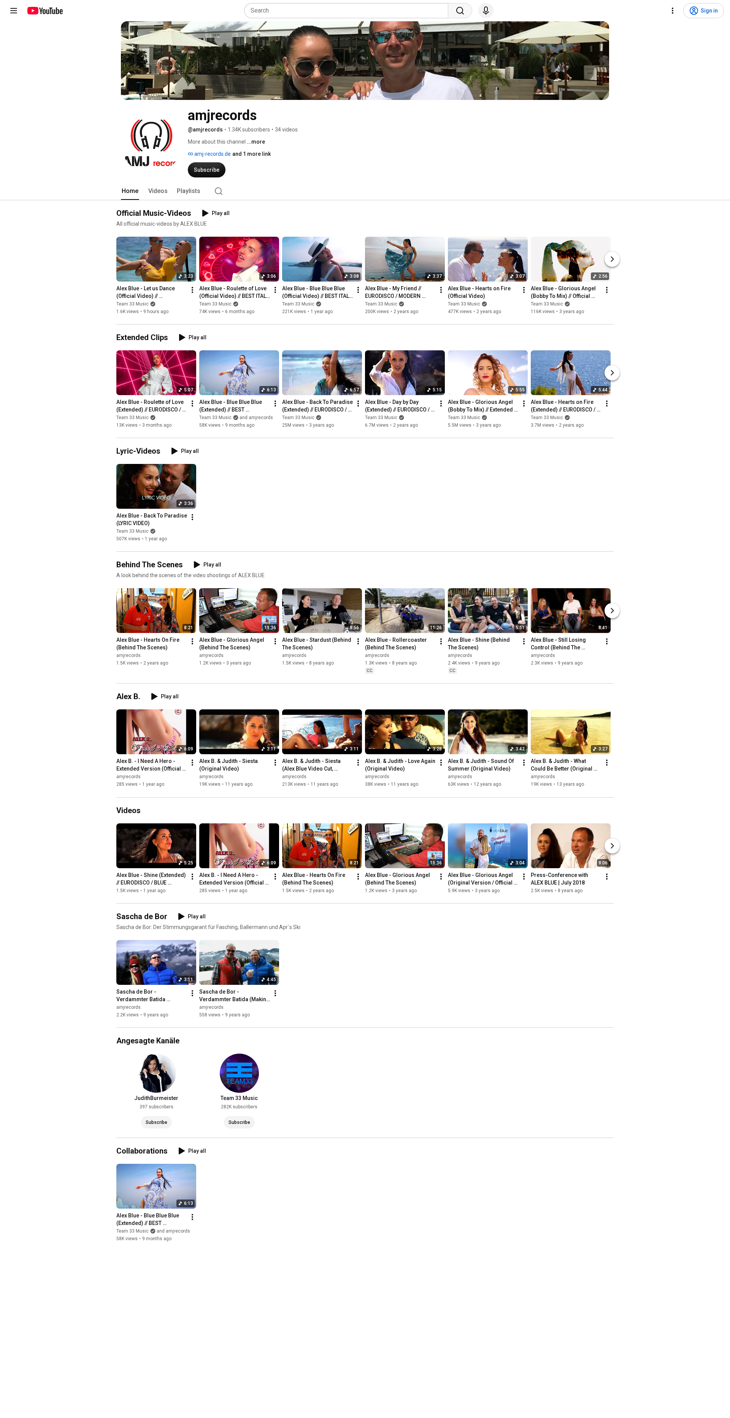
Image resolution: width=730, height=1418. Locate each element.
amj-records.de (212, 154)
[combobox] (348, 10)
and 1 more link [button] (251, 154)
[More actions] (192, 290)
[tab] (130, 191)
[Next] (612, 259)
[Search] (460, 10)
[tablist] (365, 191)
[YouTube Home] (44, 10)
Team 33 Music (132, 304)
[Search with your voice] (486, 10)
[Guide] (13, 10)
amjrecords (128, 655)
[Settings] (672, 10)
